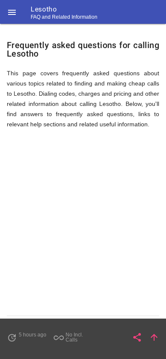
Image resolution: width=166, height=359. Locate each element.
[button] (12, 12)
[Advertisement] (83, 226)
